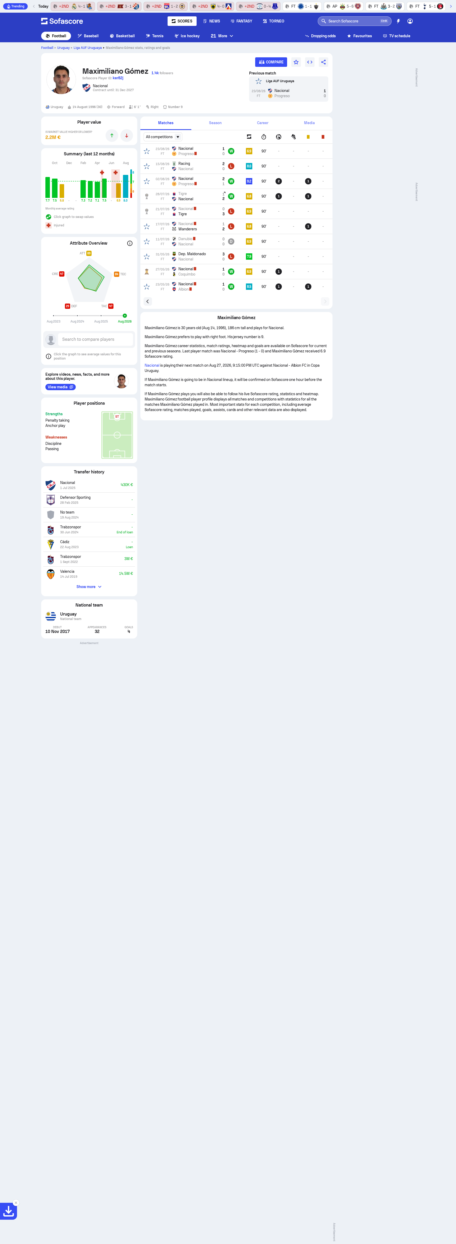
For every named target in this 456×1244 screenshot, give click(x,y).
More (219, 36)
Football (59, 36)
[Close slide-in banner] (16, 1203)
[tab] (165, 123)
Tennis (157, 36)
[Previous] (34, 6)
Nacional (152, 365)
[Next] (450, 6)
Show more (86, 587)
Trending (17, 6)
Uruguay (63, 48)
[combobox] (163, 136)
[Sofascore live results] (62, 21)
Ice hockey (190, 36)
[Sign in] (410, 21)
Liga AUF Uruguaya (88, 48)
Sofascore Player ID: (103, 78)
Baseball (91, 36)
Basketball (125, 36)
